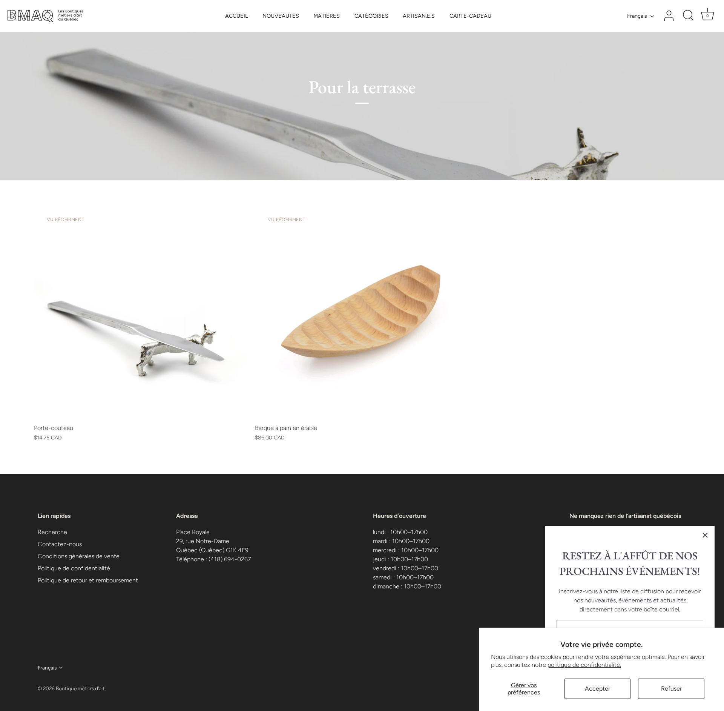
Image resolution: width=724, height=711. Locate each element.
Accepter (597, 688)
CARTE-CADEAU (470, 15)
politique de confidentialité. (584, 664)
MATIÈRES (326, 15)
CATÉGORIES (371, 15)
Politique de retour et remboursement (88, 580)
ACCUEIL (236, 15)
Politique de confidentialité (74, 568)
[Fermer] (705, 535)
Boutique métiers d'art (80, 688)
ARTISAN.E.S (419, 15)
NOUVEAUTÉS (280, 15)
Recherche (52, 532)
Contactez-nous (60, 544)
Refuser (671, 688)
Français (637, 15)
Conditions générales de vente (79, 556)
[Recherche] (688, 16)
